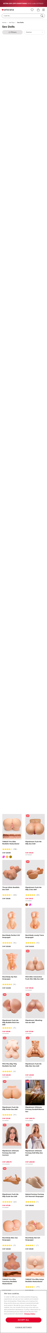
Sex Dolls (20, 22)
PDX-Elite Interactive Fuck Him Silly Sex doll (34, 978)
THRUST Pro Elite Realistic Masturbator (10, 843)
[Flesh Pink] (3, 857)
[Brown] (26, 904)
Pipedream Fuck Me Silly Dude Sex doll (10, 1195)
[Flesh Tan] (7, 857)
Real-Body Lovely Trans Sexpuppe (34, 936)
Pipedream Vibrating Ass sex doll (33, 1021)
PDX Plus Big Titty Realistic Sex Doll (9, 1065)
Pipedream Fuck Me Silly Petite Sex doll (10, 1108)
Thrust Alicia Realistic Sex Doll (10, 888)
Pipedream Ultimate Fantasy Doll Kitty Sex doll (34, 1153)
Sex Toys (12, 22)
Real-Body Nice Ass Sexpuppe (10, 1239)
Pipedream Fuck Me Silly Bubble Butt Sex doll (10, 1022)
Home (4, 22)
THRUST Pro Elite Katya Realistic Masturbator (34, 1280)
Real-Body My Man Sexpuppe (9, 978)
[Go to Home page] (8, 10)
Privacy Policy (29, 1314)
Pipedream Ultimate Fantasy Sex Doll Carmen (10, 1153)
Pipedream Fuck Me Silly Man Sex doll (33, 1065)
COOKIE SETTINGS (23, 1327)
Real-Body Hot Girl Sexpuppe (32, 1239)
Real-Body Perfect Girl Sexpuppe (11, 936)
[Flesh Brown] (10, 857)
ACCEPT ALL (23, 1320)
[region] (23, 1311)
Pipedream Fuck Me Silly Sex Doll (33, 843)
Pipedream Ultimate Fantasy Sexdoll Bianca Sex (34, 1109)
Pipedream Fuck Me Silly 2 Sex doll (33, 888)
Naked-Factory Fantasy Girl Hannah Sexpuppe (34, 1195)
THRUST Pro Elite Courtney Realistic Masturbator (9, 1281)
